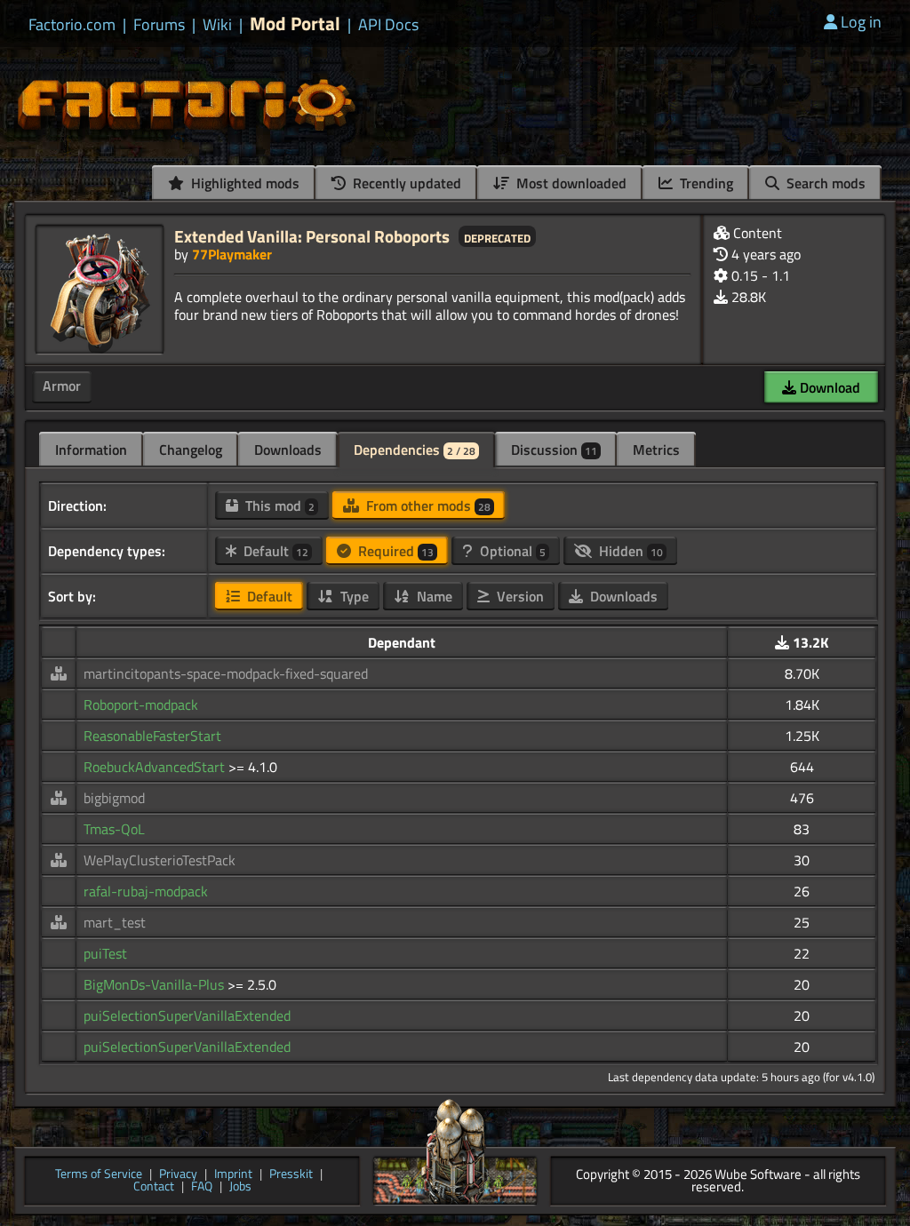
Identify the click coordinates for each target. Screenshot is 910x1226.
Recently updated (405, 183)
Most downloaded (570, 183)
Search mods (824, 183)
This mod (278, 505)
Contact (153, 1187)
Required (394, 550)
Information (91, 449)
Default (274, 550)
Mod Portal (295, 23)
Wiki (217, 25)
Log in (861, 22)
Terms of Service (98, 1175)
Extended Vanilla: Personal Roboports (312, 236)
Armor (62, 385)
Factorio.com (72, 25)
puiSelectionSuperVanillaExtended (187, 1015)
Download (828, 387)
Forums (159, 25)
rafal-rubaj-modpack (146, 891)
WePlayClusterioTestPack (159, 860)
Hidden (629, 550)
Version (518, 596)
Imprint (233, 1175)
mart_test (115, 922)
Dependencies (414, 449)
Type (353, 596)
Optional (511, 550)
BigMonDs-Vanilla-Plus (156, 984)
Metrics (656, 449)
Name (432, 596)
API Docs (388, 25)
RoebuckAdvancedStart (156, 766)
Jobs (240, 1187)
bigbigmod (114, 797)
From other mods (427, 505)
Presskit (291, 1175)
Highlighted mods (243, 183)
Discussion (554, 449)
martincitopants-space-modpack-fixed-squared (226, 673)
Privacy (178, 1175)
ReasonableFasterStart (152, 735)
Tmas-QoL (114, 829)
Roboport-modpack (141, 704)
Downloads (288, 449)
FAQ (201, 1187)
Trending (704, 183)
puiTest (105, 953)
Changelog (190, 449)
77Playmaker (232, 254)
